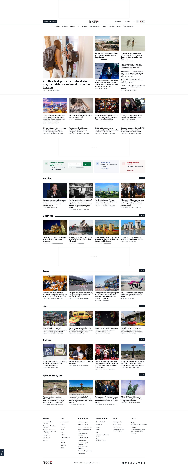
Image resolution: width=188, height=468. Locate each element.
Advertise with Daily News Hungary (118, 430)
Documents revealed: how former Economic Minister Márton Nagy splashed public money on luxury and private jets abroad (106, 83)
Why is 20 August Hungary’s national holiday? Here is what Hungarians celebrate (131, 399)
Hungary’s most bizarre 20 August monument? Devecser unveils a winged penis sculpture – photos (133, 363)
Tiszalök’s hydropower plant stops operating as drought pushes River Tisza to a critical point (107, 239)
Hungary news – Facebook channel (101, 439)
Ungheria (63, 445)
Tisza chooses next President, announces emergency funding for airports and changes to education (55, 294)
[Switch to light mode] (137, 21)
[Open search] (134, 21)
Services (111, 26)
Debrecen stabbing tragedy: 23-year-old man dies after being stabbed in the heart (132, 117)
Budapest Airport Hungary (83, 443)
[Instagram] (128, 463)
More (118, 26)
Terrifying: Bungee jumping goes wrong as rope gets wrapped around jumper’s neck (106, 330)
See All (142, 178)
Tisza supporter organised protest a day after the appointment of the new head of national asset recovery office (54, 203)
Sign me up (87, 164)
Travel (72, 26)
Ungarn (63, 442)
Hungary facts (82, 440)
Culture (84, 26)
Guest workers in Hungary (82, 434)
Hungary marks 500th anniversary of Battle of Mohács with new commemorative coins (55, 363)
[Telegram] (139, 463)
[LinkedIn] (123, 463)
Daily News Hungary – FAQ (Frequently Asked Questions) (49, 431)
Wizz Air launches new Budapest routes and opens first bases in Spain (132, 294)
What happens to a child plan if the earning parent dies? (81, 116)
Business (64, 26)
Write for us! (46, 438)
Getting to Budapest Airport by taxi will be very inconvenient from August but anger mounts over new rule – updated (107, 295)
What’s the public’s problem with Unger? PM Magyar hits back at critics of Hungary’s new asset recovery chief (132, 203)
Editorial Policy (117, 427)
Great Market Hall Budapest (83, 447)
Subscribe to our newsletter (50, 21)
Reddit (97, 429)
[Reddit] (141, 463)
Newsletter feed (100, 422)
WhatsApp (99, 424)
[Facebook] (126, 463)
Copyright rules (117, 422)
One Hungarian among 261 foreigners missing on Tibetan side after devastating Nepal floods (55, 330)
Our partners (46, 435)
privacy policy (80, 167)
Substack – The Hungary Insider (102, 435)
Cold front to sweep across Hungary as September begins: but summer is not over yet (107, 130)
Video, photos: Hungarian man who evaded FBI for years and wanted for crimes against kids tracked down (131, 65)
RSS (97, 432)
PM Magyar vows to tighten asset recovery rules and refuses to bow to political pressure (133, 87)
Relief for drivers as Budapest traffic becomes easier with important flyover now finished (132, 330)
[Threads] (144, 463)
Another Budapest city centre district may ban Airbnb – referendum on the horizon (66, 84)
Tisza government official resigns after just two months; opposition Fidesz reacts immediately (106, 117)
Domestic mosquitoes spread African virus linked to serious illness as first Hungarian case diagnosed (131, 56)
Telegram (98, 427)
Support (45, 440)
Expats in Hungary (83, 437)
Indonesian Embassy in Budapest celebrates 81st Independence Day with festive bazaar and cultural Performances (106, 364)
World (104, 26)
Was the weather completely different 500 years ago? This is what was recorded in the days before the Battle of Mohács (53, 399)
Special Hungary (95, 26)
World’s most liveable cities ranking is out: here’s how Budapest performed (78, 130)
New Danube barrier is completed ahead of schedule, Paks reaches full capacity (80, 239)
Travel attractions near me (84, 430)
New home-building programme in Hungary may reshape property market (132, 80)
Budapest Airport (83, 424)
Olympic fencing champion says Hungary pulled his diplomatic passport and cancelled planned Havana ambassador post (54, 118)
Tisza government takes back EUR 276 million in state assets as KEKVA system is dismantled (132, 130)
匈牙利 (62, 447)
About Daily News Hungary (48, 422)
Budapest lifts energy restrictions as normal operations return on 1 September (54, 239)
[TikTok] (134, 463)
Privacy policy (117, 424)
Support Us (127, 21)
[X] (131, 463)
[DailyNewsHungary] (94, 21)
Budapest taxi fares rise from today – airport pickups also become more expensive (81, 294)
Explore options (105, 168)
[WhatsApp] (136, 463)
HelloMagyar (117, 21)
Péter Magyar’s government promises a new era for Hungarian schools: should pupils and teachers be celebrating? (132, 73)
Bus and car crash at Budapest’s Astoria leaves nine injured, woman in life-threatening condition (81, 330)
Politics (56, 26)
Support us (130, 170)
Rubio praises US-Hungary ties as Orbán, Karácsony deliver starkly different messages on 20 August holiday (106, 399)
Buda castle (81, 453)
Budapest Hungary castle (85, 451)
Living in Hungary (128, 26)
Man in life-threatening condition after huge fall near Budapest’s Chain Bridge (106, 55)
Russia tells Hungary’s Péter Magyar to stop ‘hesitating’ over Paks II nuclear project (106, 202)
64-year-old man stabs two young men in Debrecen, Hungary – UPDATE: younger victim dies (54, 130)
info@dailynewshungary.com (139, 424)
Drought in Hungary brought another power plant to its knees (132, 238)
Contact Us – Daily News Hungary (49, 426)
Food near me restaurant (85, 427)
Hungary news (64, 422)
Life (78, 26)
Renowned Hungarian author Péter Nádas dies (81, 362)
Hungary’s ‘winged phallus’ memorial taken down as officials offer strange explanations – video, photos (81, 399)
